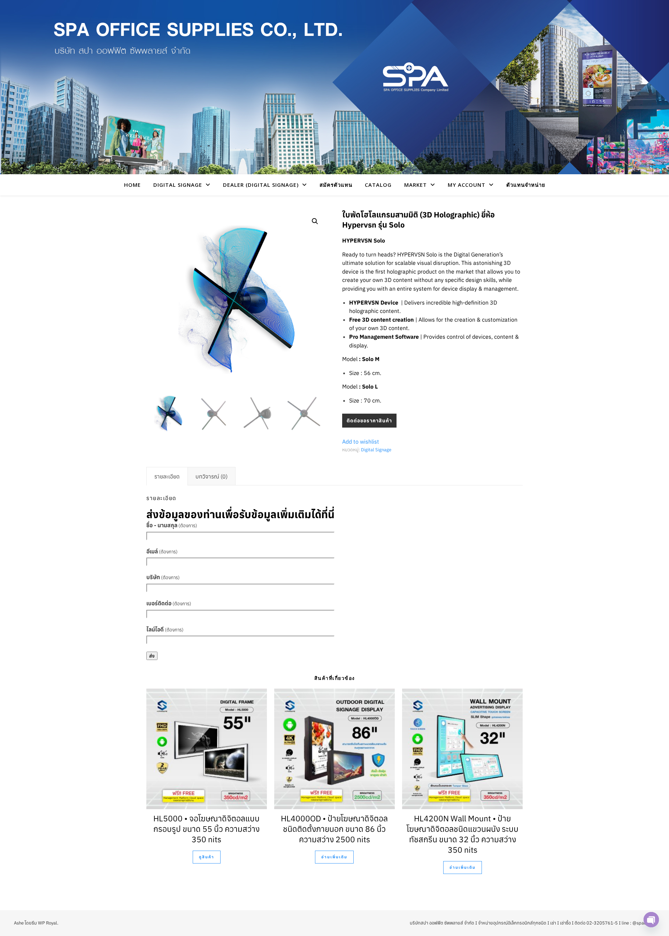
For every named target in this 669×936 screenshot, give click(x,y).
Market (415, 184)
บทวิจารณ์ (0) (211, 476)
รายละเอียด (167, 476)
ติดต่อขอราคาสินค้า (369, 420)
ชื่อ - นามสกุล (171, 525)
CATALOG (378, 184)
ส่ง (152, 656)
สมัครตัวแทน (336, 184)
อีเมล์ (162, 551)
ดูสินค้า (206, 856)
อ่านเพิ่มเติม (334, 856)
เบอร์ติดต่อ (168, 603)
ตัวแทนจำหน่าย (525, 184)
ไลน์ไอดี (165, 629)
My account (466, 184)
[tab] (167, 476)
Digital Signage (376, 450)
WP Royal (47, 923)
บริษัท (163, 577)
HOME (132, 184)
